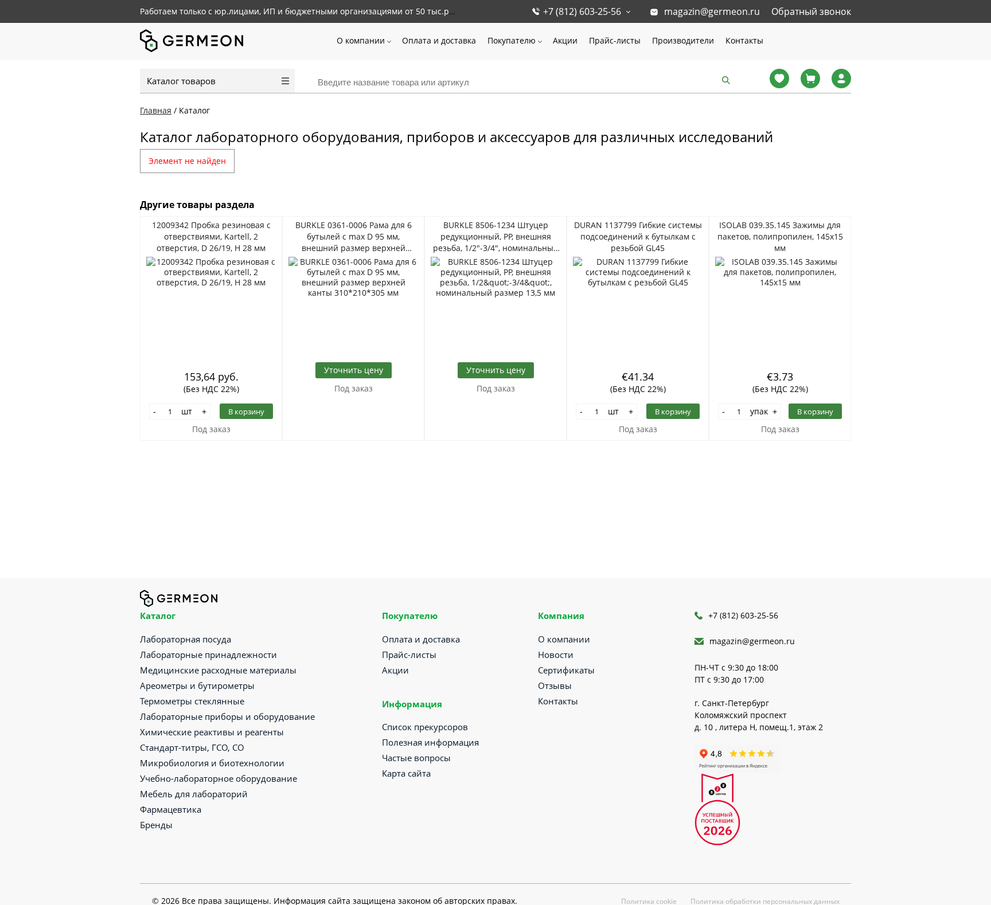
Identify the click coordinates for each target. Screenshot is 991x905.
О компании (361, 40)
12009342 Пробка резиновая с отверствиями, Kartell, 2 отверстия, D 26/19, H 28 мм (211, 236)
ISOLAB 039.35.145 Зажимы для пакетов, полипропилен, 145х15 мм (780, 236)
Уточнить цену (353, 370)
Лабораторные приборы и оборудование (227, 716)
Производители (683, 40)
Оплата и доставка (439, 40)
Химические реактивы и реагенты (212, 732)
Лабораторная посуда (185, 639)
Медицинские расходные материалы (218, 670)
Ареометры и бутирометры (197, 685)
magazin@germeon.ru (712, 11)
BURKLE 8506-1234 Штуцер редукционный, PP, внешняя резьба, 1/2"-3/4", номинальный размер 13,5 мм (496, 237)
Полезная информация (430, 742)
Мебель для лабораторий (194, 794)
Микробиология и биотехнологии (212, 763)
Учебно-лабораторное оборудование (218, 778)
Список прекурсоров (425, 726)
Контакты (744, 40)
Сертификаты (566, 670)
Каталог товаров (181, 81)
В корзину (246, 411)
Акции (565, 40)
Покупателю (511, 40)
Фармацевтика (170, 809)
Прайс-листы (615, 40)
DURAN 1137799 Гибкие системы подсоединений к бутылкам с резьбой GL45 (638, 236)
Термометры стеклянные (192, 701)
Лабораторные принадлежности (208, 654)
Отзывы (555, 685)
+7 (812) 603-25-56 (582, 11)
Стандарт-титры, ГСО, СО (192, 747)
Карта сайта (406, 773)
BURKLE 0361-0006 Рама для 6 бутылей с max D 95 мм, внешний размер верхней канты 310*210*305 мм (353, 237)
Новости (555, 654)
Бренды (156, 824)
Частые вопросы (416, 757)
